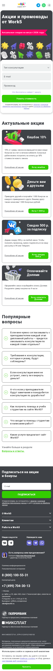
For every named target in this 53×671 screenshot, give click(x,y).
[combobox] (26, 67)
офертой (36, 105)
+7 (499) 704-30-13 (16, 586)
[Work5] (21, 4)
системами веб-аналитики (14, 661)
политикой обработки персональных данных (25, 105)
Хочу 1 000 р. (38, 211)
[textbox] (25, 67)
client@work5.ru (8, 603)
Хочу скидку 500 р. (38, 255)
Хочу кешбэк (38, 167)
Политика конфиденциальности (13, 566)
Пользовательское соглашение (13, 569)
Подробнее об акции (14, 167)
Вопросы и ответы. (13, 451)
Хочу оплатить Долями (38, 298)
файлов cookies (27, 658)
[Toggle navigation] (4, 5)
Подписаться (26, 494)
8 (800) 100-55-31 (15, 575)
